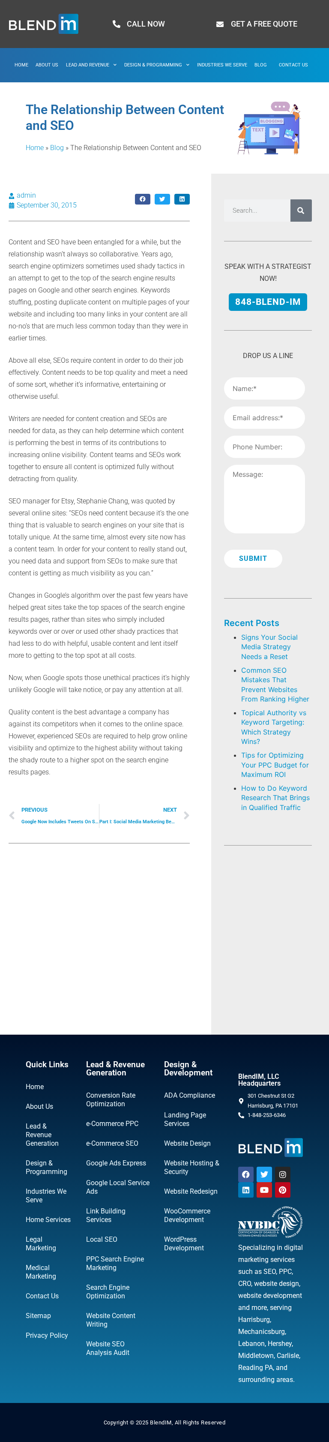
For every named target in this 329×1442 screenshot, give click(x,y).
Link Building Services (106, 1215)
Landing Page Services (185, 1119)
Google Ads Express (116, 1163)
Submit (253, 558)
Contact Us (293, 65)
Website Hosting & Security (191, 1167)
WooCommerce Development (187, 1215)
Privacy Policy (47, 1335)
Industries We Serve (222, 65)
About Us (47, 65)
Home (21, 65)
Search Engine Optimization (107, 1291)
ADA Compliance (189, 1095)
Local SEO (101, 1239)
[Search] (301, 210)
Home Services (48, 1220)
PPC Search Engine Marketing (115, 1263)
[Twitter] (264, 1174)
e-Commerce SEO (112, 1143)
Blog (260, 65)
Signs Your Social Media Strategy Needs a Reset (269, 647)
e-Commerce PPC (112, 1124)
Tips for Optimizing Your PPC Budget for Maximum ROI (275, 765)
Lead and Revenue (87, 65)
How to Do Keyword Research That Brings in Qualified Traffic (275, 798)
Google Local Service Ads (118, 1187)
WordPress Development (184, 1243)
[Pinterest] (282, 1190)
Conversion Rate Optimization (110, 1099)
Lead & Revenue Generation (42, 1134)
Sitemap (38, 1316)
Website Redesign (191, 1191)
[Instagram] (282, 1174)
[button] (142, 199)
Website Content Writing (110, 1320)
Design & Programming (153, 65)
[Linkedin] (246, 1190)
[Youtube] (264, 1190)
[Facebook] (246, 1174)
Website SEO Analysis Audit (107, 1348)
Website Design (187, 1143)
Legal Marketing (41, 1243)
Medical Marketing (41, 1272)
